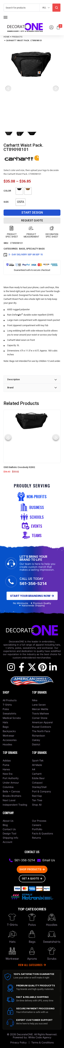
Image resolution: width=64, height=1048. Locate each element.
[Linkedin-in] (53, 667)
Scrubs (51, 958)
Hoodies (51, 924)
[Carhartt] (22, 158)
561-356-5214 (33, 583)
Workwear (12, 958)
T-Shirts (12, 924)
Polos (32, 924)
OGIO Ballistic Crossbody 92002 (19, 467)
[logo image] (25, 27)
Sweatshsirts (51, 941)
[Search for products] (56, 8)
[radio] (19, 191)
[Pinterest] (42, 667)
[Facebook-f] (21, 667)
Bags (22, 248)
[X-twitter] (32, 667)
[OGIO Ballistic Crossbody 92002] (32, 436)
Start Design (32, 212)
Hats (12, 941)
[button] (8, 437)
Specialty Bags (35, 248)
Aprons (32, 958)
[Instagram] (11, 667)
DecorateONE (25, 1034)
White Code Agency (39, 1037)
